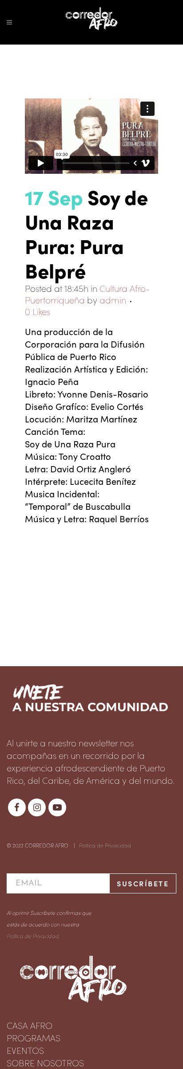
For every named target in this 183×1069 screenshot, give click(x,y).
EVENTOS (25, 1050)
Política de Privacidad (105, 845)
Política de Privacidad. (33, 935)
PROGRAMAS (33, 1037)
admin (112, 299)
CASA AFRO (29, 1025)
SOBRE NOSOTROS (45, 1062)
